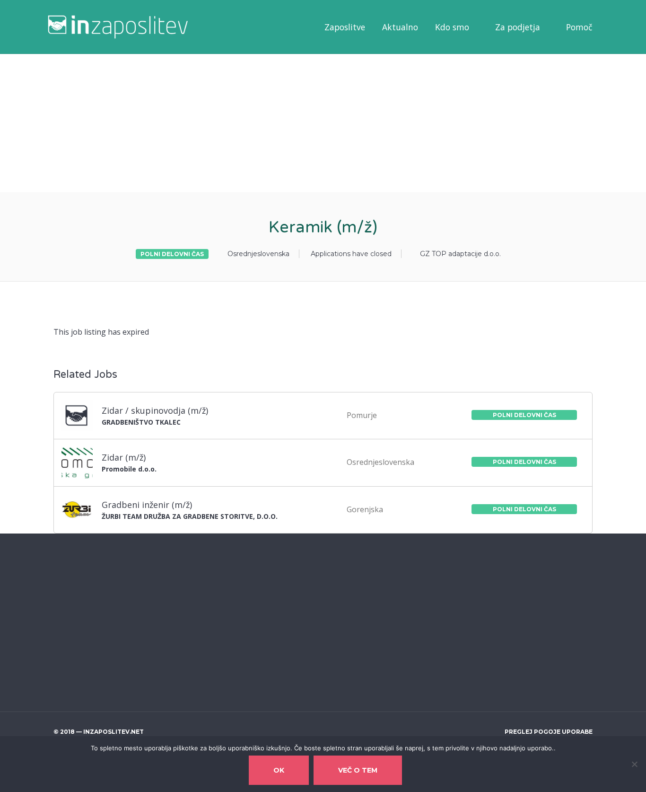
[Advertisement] (283, 122)
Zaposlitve (344, 27)
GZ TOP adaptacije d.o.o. (460, 253)
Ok (278, 770)
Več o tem (357, 770)
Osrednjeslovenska (258, 253)
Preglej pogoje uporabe (549, 731)
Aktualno (400, 27)
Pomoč (579, 27)
